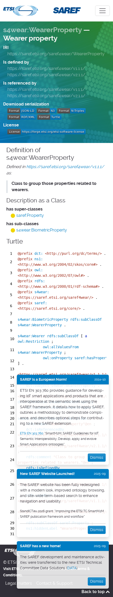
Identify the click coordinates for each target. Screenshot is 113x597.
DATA (71, 568)
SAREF (66, 10)
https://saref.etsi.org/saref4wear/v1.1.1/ (46, 68)
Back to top (93, 591)
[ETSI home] (20, 10)
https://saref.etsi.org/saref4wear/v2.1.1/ (46, 74)
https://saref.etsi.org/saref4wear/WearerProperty (56, 53)
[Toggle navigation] (102, 10)
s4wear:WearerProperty (42, 30)
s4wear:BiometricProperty (41, 230)
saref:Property (30, 215)
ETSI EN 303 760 (31, 433)
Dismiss (96, 457)
